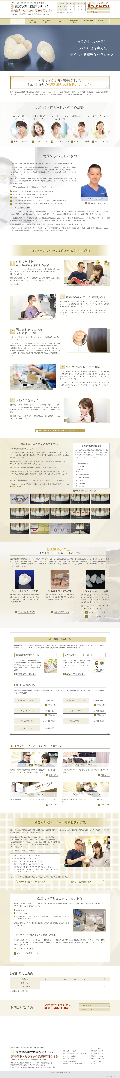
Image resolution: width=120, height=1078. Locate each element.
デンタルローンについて (98, 1053)
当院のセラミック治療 (69, 1051)
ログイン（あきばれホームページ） (109, 1076)
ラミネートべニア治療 (69, 1061)
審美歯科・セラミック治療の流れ (72, 1064)
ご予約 (93, 1064)
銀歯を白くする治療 (69, 1058)
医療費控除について (97, 1051)
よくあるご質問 (95, 1048)
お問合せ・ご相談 (96, 1061)
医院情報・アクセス (97, 1056)
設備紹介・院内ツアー (97, 1058)
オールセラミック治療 (69, 1056)
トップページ (67, 1048)
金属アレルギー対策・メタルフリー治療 (74, 1053)
